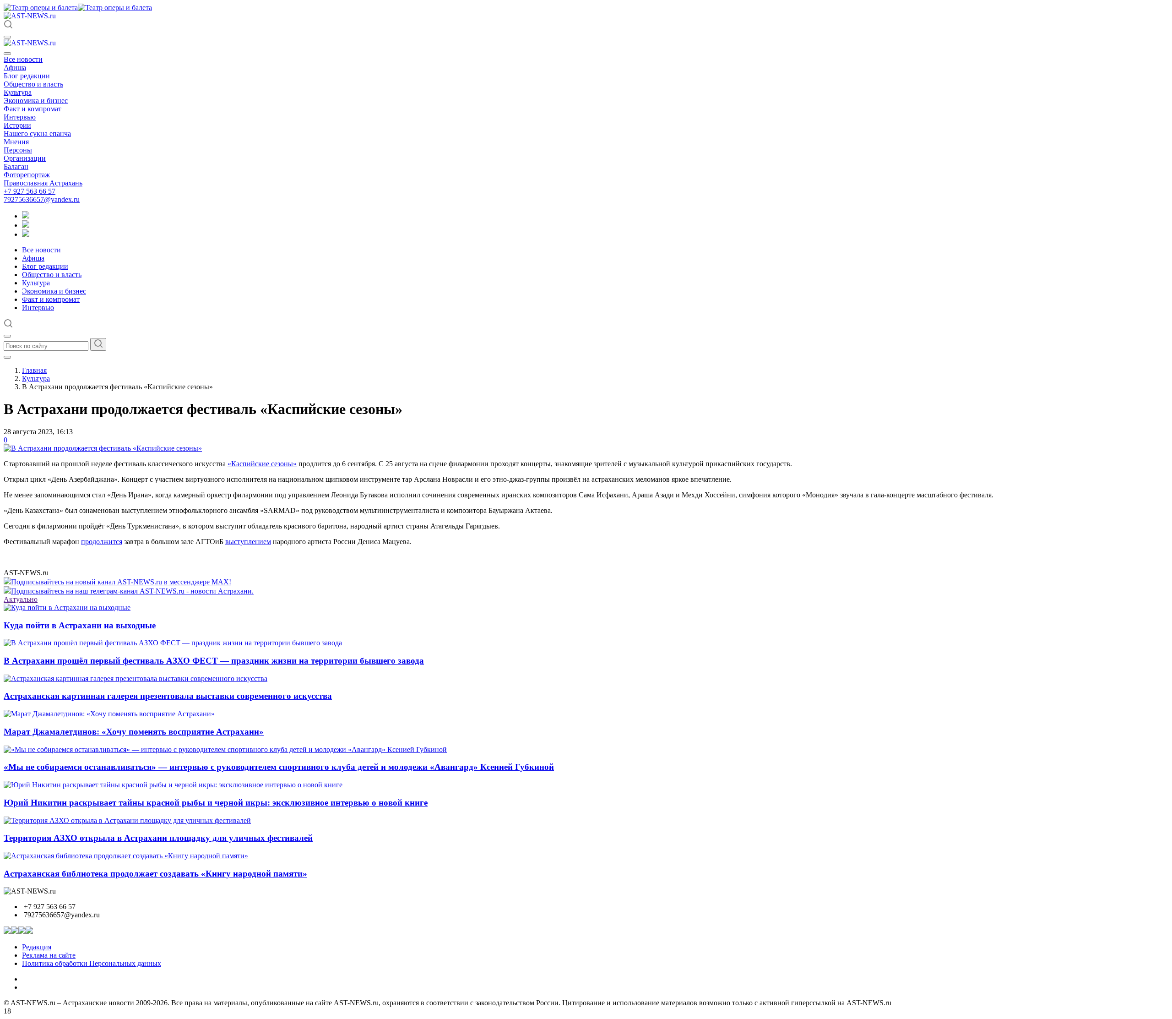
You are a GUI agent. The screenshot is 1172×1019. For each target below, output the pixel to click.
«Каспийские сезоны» (262, 464)
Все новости (23, 59)
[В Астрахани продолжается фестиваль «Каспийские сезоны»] (103, 448)
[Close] (7, 53)
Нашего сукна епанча (37, 133)
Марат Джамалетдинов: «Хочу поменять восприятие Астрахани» (134, 731)
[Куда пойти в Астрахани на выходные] (67, 607)
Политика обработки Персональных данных (91, 963)
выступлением (248, 541)
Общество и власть (33, 84)
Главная (34, 370)
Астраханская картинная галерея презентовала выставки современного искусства (168, 696)
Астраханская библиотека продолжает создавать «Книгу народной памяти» (155, 873)
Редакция (36, 947)
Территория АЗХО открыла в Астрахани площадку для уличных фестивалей (158, 838)
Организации (25, 158)
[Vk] (25, 234)
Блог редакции (27, 76)
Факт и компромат (32, 109)
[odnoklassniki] (25, 225)
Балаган (16, 166)
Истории (17, 125)
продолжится (101, 541)
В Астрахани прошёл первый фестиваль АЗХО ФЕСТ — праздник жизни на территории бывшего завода (214, 660)
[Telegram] (25, 216)
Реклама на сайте (49, 955)
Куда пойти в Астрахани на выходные (80, 625)
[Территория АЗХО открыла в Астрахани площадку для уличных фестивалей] (127, 820)
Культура (18, 92)
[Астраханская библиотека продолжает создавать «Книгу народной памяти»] (126, 856)
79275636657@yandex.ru (42, 199)
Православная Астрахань (43, 183)
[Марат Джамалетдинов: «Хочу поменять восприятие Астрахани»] (109, 714)
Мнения (16, 142)
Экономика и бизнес (36, 100)
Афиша (15, 67)
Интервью (20, 117)
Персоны (18, 150)
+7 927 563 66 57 (29, 191)
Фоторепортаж (27, 175)
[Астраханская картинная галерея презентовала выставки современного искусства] (135, 678)
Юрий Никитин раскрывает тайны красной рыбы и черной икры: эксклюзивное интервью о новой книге (216, 802)
